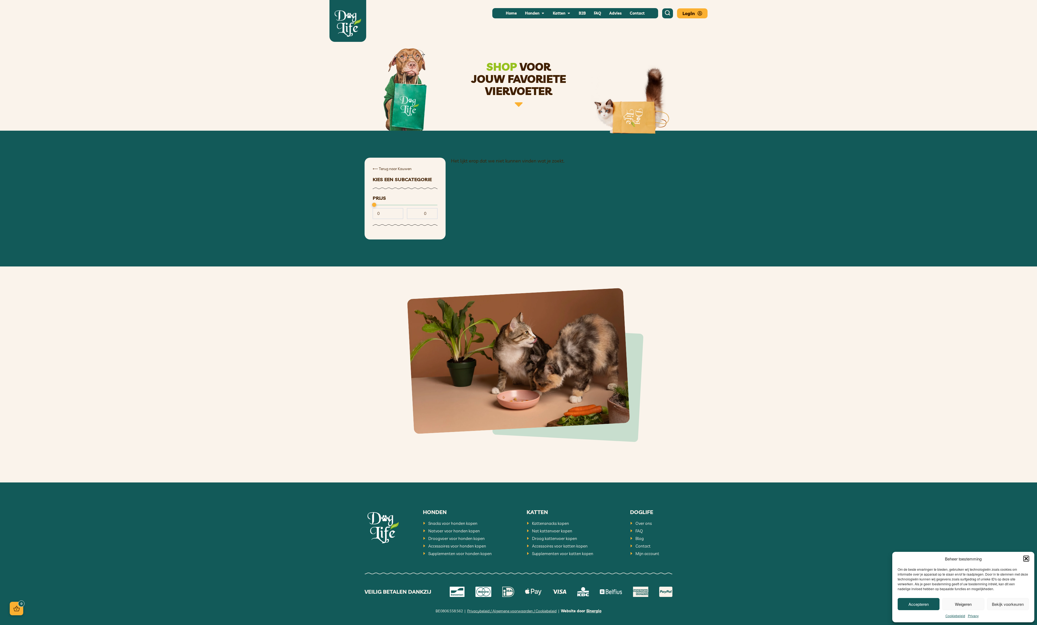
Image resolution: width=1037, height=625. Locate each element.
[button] (1026, 558)
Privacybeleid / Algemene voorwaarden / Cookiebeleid (512, 611)
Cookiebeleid (955, 615)
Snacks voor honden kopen (452, 523)
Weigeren (963, 604)
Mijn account (647, 553)
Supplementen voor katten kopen (562, 553)
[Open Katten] (569, 13)
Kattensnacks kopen (550, 523)
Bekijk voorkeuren (1008, 604)
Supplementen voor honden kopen (460, 553)
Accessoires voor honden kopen (457, 546)
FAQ (639, 530)
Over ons (643, 523)
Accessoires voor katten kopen (560, 546)
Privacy (973, 615)
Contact (643, 546)
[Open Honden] (543, 13)
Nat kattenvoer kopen (552, 530)
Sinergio (593, 611)
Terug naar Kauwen (392, 168)
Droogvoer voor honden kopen (456, 538)
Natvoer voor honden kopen (454, 530)
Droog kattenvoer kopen (554, 538)
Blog (639, 538)
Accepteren (918, 604)
